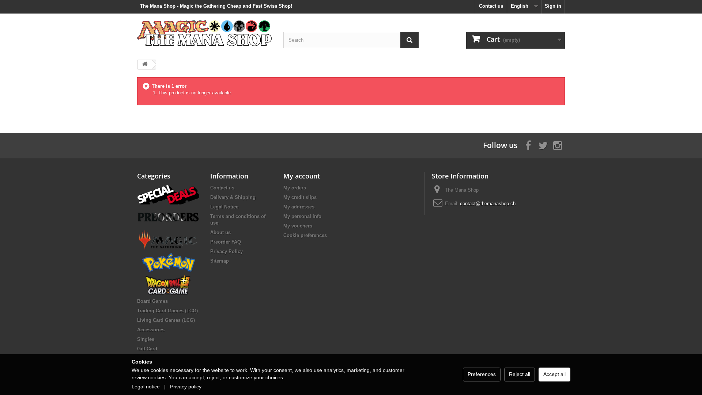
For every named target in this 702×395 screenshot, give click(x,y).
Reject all (519, 374)
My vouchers (297, 226)
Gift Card (147, 348)
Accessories (151, 329)
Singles (145, 339)
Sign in (553, 6)
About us (220, 232)
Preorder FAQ (225, 242)
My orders (294, 188)
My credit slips (300, 197)
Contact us (491, 6)
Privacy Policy (226, 251)
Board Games (152, 301)
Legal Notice (224, 207)
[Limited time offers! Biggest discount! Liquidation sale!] (168, 194)
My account (301, 176)
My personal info (302, 216)
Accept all (554, 374)
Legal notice (146, 387)
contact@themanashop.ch (488, 203)
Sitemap (219, 261)
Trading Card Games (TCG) (167, 310)
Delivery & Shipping (233, 197)
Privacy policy (185, 387)
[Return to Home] (145, 64)
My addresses (298, 207)
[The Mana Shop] (204, 32)
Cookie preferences (305, 235)
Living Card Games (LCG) (166, 320)
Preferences (482, 374)
